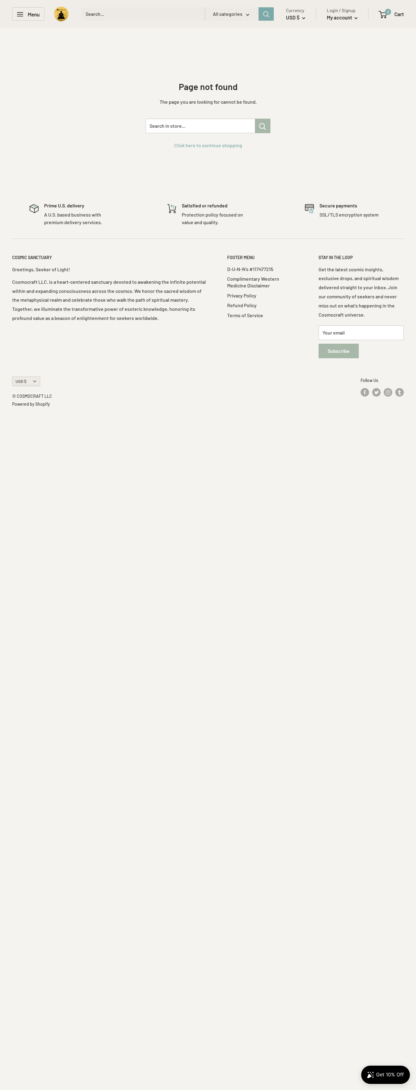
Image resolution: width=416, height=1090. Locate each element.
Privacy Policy (241, 295)
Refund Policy (242, 305)
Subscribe (339, 351)
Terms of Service (245, 315)
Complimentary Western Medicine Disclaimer (253, 282)
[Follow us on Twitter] (376, 392)
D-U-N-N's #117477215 (250, 269)
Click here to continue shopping (208, 145)
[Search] (266, 14)
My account (340, 17)
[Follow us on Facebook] (365, 392)
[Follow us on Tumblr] (399, 392)
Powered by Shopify (31, 404)
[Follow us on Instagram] (388, 392)
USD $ (21, 381)
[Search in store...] (262, 126)
